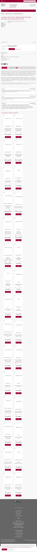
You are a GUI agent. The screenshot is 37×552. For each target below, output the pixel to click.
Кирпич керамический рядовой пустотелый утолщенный (8, 285)
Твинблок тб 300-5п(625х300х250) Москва (18, 155)
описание (4, 67)
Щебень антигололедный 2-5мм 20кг (18, 181)
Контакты (18, 518)
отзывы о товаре (13, 67)
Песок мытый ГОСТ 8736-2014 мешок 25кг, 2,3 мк (8, 361)
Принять (4, 549)
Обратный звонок (12, 7)
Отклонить (10, 549)
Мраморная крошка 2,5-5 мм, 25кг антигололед (8, 437)
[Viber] (5, 64)
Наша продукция (9, 13)
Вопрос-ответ (18, 513)
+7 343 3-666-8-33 (13, 4)
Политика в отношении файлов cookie (7, 541)
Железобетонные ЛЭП (18, 13)
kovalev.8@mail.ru (18, 536)
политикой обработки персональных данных (9, 547)
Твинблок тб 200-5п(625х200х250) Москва (7, 155)
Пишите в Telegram (19, 533)
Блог (18, 517)
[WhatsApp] (7, 64)
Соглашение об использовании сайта (7, 539)
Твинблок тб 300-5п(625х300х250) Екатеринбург (7, 129)
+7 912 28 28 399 (12, 6)
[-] (33, 90)
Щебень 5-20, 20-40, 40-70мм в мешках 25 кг (8, 335)
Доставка (18, 514)
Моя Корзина (33, 5)
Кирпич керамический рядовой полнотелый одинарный (18, 260)
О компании (18, 510)
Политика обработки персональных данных (8, 540)
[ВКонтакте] (1, 64)
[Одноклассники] (3, 64)
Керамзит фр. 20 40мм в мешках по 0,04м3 (18, 488)
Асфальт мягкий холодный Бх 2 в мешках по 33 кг (8, 232)
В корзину (8, 162)
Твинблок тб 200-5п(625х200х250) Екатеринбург (18, 129)
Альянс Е (2, 13)
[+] (34, 90)
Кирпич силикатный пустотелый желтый (8, 258)
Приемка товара (18, 515)
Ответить (3, 93)
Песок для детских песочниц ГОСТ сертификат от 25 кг (18, 361)
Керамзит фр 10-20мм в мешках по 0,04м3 (8, 488)
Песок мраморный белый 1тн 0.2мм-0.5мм (8, 207)
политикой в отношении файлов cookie (24, 547)
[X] (4, 64)
